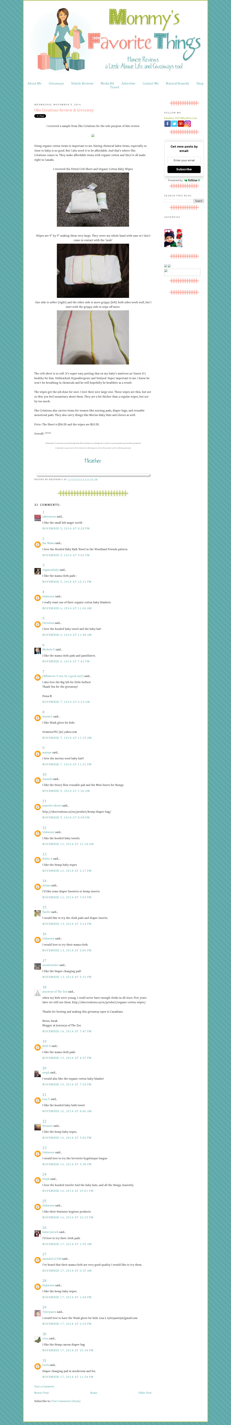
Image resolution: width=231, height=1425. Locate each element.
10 (44, 774)
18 (44, 987)
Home (93, 1393)
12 (44, 828)
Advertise (128, 83)
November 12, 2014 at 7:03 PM (67, 897)
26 (44, 1228)
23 (44, 1148)
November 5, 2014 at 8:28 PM (66, 528)
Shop (200, 83)
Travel (114, 87)
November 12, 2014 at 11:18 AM (68, 844)
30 (44, 1334)
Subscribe (184, 169)
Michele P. (48, 649)
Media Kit (107, 83)
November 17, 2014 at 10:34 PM (67, 1350)
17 (44, 961)
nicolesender (50, 965)
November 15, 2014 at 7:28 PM (67, 1084)
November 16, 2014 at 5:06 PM (67, 1138)
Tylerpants (49, 1312)
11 (44, 801)
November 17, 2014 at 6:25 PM (67, 1324)
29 (44, 1307)
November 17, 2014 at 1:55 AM (67, 1244)
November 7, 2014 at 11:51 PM (67, 764)
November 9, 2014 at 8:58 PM (66, 817)
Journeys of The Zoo (54, 991)
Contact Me (151, 83)
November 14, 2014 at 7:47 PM (67, 1031)
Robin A (47, 858)
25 (44, 1201)
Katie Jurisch (50, 1232)
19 (44, 1041)
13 (44, 854)
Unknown (48, 596)
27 (44, 1254)
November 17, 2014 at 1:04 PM (67, 1297)
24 (44, 1174)
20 (44, 1068)
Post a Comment (44, 1386)
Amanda (47, 779)
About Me (34, 83)
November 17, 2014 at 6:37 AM (67, 1270)
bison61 (47, 716)
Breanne (47, 1126)
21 (44, 1095)
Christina (48, 623)
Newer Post (41, 1393)
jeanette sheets (52, 805)
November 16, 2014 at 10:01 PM (67, 1191)
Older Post (145, 1393)
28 (44, 1281)
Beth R (46, 1046)
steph (45, 1072)
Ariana (46, 885)
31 (44, 1361)
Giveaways (56, 83)
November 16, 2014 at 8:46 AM (67, 1111)
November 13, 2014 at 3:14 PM (67, 924)
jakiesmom (49, 516)
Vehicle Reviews (82, 83)
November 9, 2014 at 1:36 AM (66, 791)
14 (44, 881)
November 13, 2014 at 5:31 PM (67, 977)
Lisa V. (46, 1099)
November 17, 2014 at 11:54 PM (67, 1377)
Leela (45, 1365)
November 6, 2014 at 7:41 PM (66, 661)
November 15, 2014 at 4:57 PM (67, 1058)
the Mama (48, 543)
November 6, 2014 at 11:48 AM (67, 635)
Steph (46, 1179)
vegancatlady (50, 570)
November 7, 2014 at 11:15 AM (67, 738)
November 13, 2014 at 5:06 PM (67, 950)
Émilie (46, 912)
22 (44, 1121)
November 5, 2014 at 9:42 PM (66, 555)
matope (47, 752)
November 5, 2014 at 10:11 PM (67, 582)
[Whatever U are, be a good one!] (63, 676)
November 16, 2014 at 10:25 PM (67, 1217)
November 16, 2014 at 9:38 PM (67, 1164)
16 (44, 934)
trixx (45, 1338)
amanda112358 (52, 1259)
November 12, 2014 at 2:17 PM (67, 871)
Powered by (175, 180)
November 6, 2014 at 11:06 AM (67, 608)
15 (44, 907)
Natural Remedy (177, 83)
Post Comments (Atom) (65, 1401)
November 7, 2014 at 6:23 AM (66, 702)
